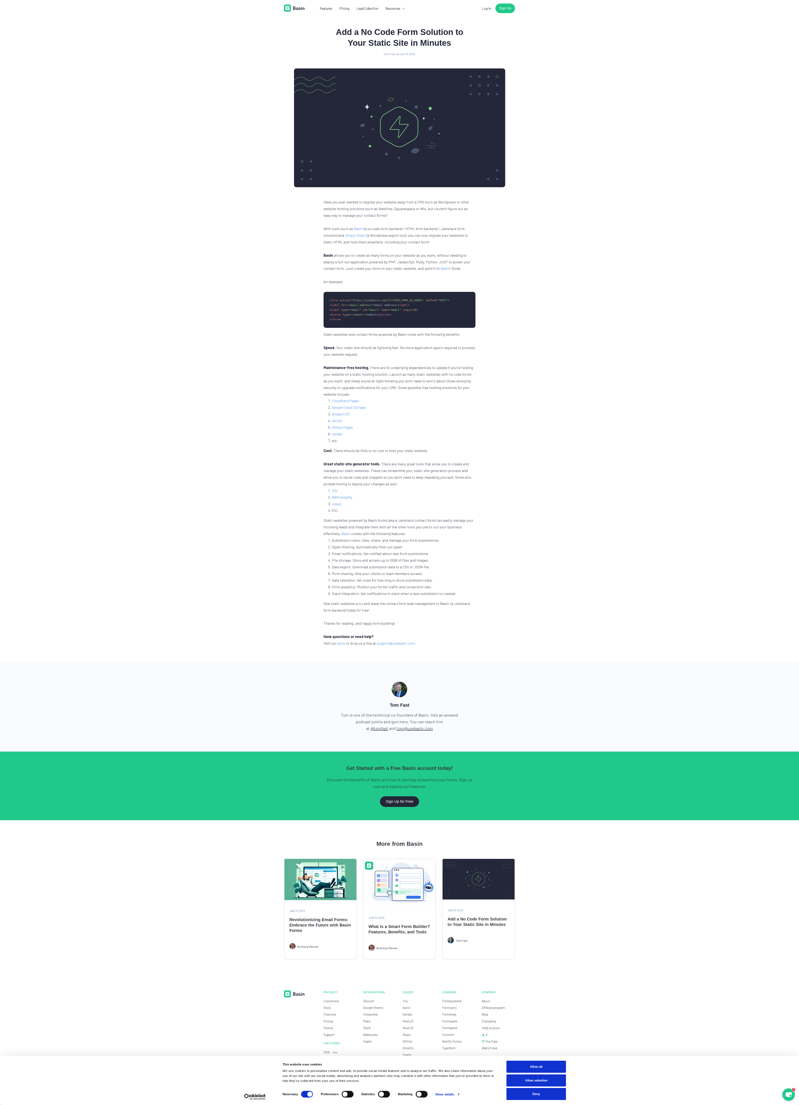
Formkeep (449, 1014)
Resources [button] (392, 8)
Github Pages (342, 427)
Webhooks (370, 1035)
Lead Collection (367, 8)
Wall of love (489, 1048)
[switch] (348, 1094)
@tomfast (379, 728)
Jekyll (337, 504)
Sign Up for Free (399, 801)
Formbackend (451, 1001)
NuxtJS (408, 1028)
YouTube (491, 1041)
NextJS (408, 1021)
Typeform (448, 1048)
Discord (368, 1001)
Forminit (448, 1035)
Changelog (489, 1021)
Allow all (536, 1066)
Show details (444, 1094)
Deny (536, 1094)
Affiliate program (493, 1008)
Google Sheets (373, 1008)
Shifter (407, 1041)
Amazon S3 (340, 414)
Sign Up (505, 8)
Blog (485, 1014)
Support (329, 1035)
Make (367, 1021)
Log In (486, 8)
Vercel (337, 420)
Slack (367, 1028)
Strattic (408, 1048)
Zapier (367, 1041)
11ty (334, 490)
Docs (327, 1008)
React (407, 1035)
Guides (408, 992)
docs (341, 643)
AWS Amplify (342, 497)
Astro (406, 1008)
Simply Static (355, 235)
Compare (449, 992)
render (337, 434)
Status (328, 1028)
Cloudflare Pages (345, 400)
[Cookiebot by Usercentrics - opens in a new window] (255, 1097)
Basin (358, 228)
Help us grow (491, 1028)
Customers (331, 1001)
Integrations (374, 992)
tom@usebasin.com (415, 728)
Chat (330, 1052)
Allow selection (536, 1080)
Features (326, 8)
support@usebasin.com (396, 643)
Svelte (407, 1055)
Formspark (449, 1021)
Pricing (344, 8)
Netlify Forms (452, 1041)
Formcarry (449, 1008)
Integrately (370, 1014)
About (486, 1001)
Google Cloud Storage (349, 407)
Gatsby (407, 1014)
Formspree (449, 1028)
